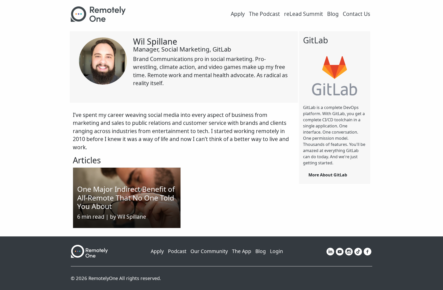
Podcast (177, 251)
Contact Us (356, 13)
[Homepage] (89, 250)
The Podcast (264, 13)
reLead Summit (303, 13)
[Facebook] (367, 251)
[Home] (100, 14)
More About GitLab (327, 175)
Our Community (209, 251)
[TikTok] (358, 251)
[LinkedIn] (330, 251)
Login (276, 251)
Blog (333, 13)
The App (241, 251)
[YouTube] (340, 251)
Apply (238, 13)
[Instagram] (349, 251)
